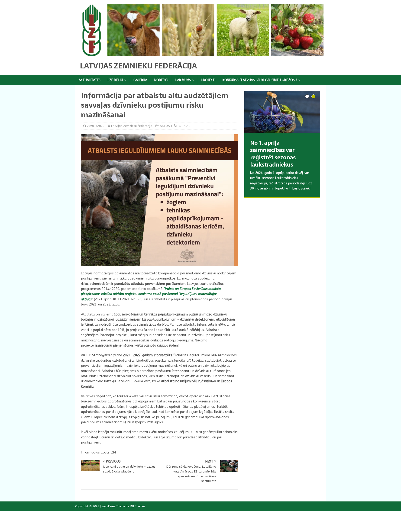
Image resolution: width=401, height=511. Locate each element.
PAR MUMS (183, 80)
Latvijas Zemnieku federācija (131, 126)
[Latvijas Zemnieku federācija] (200, 53)
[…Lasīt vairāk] (297, 199)
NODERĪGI (161, 80)
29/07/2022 (96, 126)
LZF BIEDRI (115, 80)
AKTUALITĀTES (89, 80)
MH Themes (137, 506)
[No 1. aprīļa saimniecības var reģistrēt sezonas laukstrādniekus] (282, 112)
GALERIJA (140, 80)
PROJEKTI (208, 80)
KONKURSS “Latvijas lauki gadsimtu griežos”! (260, 80)
